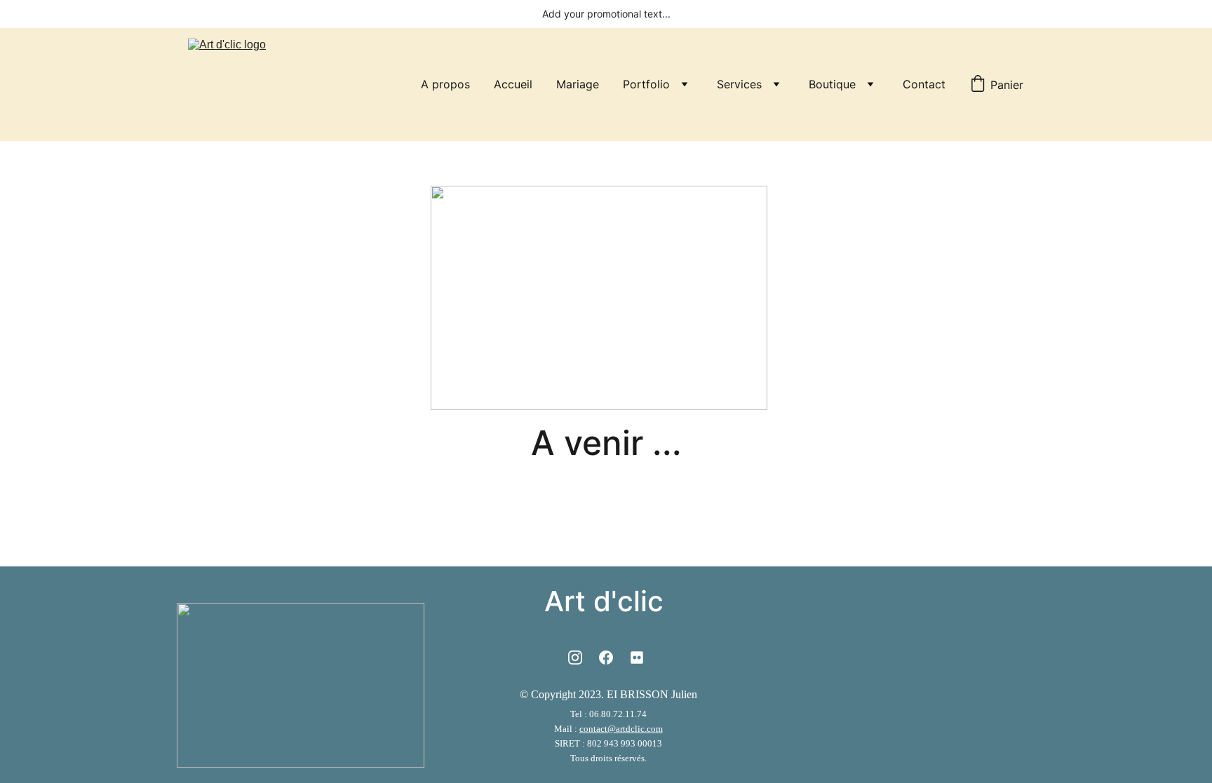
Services (739, 84)
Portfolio (646, 84)
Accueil (513, 84)
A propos (445, 84)
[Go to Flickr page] (637, 658)
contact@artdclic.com (621, 728)
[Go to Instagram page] (575, 658)
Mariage (577, 84)
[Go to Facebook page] (606, 658)
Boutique (832, 84)
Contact (924, 84)
